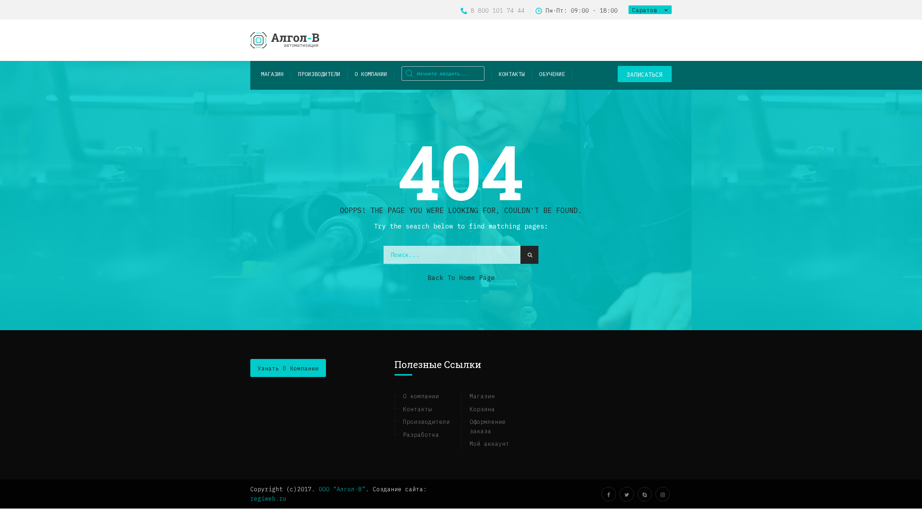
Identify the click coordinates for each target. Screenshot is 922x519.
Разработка (421, 434)
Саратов (644, 10)
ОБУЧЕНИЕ (552, 74)
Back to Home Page (461, 278)
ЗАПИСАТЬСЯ (645, 74)
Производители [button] (319, 74)
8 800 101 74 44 (498, 10)
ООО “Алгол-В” (342, 489)
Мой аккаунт (489, 443)
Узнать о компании (288, 368)
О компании (371, 74)
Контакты (512, 74)
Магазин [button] (272, 74)
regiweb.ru (268, 498)
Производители (426, 421)
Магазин (482, 396)
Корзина (482, 409)
